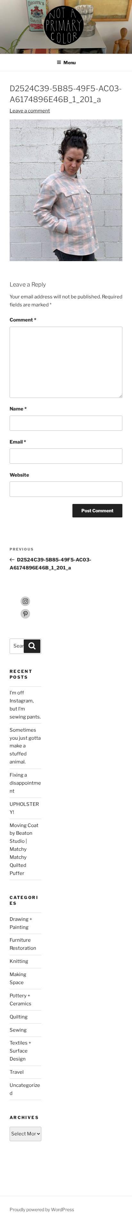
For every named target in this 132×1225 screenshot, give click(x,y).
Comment (23, 320)
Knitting (19, 961)
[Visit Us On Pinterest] (25, 617)
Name (18, 409)
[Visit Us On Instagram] (25, 605)
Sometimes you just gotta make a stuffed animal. (25, 746)
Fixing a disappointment (25, 783)
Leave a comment (30, 111)
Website (19, 475)
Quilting (19, 1017)
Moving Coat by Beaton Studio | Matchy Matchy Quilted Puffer (24, 849)
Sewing (18, 1030)
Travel (17, 1072)
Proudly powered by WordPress (42, 1209)
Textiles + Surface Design (20, 1051)
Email (18, 442)
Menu (69, 62)
